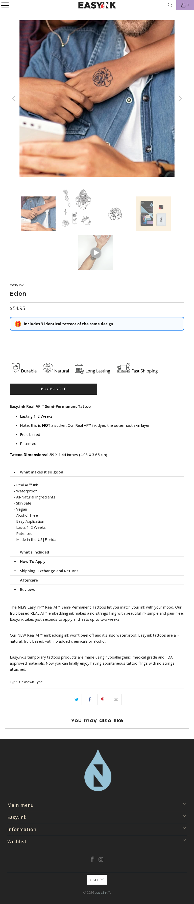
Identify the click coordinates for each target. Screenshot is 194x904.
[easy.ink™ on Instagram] (101, 859)
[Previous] (15, 98)
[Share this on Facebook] (89, 699)
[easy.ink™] (97, 5)
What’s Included (34, 552)
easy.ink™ (102, 892)
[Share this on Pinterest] (103, 699)
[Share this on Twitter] (76, 699)
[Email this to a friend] (116, 699)
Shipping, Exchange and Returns (49, 570)
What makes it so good (41, 471)
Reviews (27, 589)
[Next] (179, 98)
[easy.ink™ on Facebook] (92, 859)
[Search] (170, 5)
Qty (13, 338)
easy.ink (16, 284)
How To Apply (32, 561)
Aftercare (29, 580)
